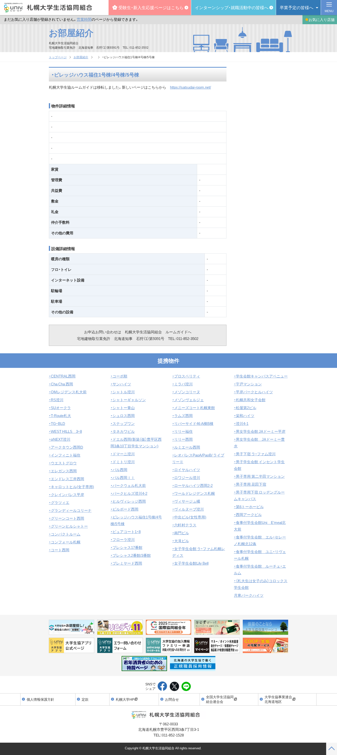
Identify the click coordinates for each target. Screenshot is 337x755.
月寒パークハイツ (248, 595)
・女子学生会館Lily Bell (190, 563)
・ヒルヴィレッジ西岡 (128, 501)
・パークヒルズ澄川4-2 (129, 493)
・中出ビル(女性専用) (189, 517)
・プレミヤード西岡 (126, 563)
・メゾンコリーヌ (186, 392)
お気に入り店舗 (322, 19)
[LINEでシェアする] (186, 686)
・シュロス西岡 (123, 415)
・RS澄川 (56, 399)
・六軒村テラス (184, 525)
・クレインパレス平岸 (66, 494)
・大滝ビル (180, 540)
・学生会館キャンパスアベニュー (261, 376)
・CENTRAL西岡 (62, 376)
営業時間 (84, 19)
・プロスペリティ (186, 376)
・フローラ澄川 (123, 539)
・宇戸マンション (248, 384)
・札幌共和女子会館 (249, 399)
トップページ (58, 57)
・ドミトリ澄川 (123, 461)
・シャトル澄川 (123, 392)
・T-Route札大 (60, 415)
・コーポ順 (119, 376)
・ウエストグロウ (63, 463)
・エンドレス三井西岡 (66, 478)
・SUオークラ (60, 407)
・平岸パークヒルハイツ (253, 392)
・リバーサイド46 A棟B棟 (192, 423)
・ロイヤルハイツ (186, 469)
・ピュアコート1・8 (126, 531)
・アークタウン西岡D (66, 447)
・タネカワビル (123, 431)
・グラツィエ (59, 502)
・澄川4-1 (241, 423)
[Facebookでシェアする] (162, 686)
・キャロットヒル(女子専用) (71, 486)
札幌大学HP (125, 699)
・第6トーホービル (249, 506)
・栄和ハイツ (244, 415)
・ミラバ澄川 (182, 384)
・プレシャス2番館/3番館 (131, 555)
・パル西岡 (119, 469)
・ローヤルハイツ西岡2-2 (192, 485)
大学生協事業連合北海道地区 (278, 699)
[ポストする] (174, 686)
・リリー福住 (182, 431)
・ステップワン (123, 423)
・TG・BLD (57, 423)
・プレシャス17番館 (126, 547)
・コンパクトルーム (64, 534)
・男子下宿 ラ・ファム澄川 (255, 454)
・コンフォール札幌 (64, 542)
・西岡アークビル (248, 514)
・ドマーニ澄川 (123, 454)
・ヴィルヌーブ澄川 (188, 509)
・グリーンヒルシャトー (68, 526)
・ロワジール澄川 (186, 477)
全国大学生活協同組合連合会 (220, 699)
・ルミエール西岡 (186, 447)
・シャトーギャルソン (128, 399)
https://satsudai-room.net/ (190, 87)
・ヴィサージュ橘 (186, 501)
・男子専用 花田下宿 (250, 484)
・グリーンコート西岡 (66, 518)
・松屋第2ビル (245, 407)
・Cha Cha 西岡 (61, 384)
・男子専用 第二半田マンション (259, 476)
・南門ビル (180, 533)
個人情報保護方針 (40, 699)
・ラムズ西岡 (182, 415)
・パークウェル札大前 (128, 485)
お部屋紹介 (71, 32)
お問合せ (172, 699)
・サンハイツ (121, 384)
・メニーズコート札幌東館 (193, 407)
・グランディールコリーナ (70, 510)
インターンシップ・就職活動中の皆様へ (231, 7)
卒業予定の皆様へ (296, 7)
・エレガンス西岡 (63, 471)
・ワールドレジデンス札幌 (193, 493)
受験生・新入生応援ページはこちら (151, 7)
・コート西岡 (59, 550)
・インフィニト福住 (64, 455)
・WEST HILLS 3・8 (65, 431)
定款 (85, 699)
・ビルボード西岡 (124, 509)
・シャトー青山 (123, 407)
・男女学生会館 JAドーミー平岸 (259, 431)
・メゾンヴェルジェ (188, 399)
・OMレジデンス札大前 (68, 392)
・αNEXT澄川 (59, 439)
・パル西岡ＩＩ (123, 477)
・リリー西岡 (182, 439)
